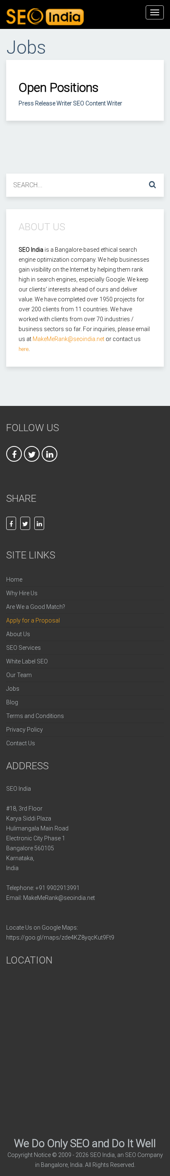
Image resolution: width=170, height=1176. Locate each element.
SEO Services (23, 647)
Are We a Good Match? (35, 607)
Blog (12, 702)
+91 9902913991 (57, 888)
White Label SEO (27, 661)
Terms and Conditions (35, 716)
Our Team (19, 675)
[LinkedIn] (39, 523)
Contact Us (20, 743)
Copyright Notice (29, 1155)
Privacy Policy (24, 729)
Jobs (12, 688)
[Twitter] (25, 523)
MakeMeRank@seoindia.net (59, 898)
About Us (18, 634)
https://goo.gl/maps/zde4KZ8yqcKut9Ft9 (60, 937)
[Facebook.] (11, 523)
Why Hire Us (22, 593)
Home (14, 579)
